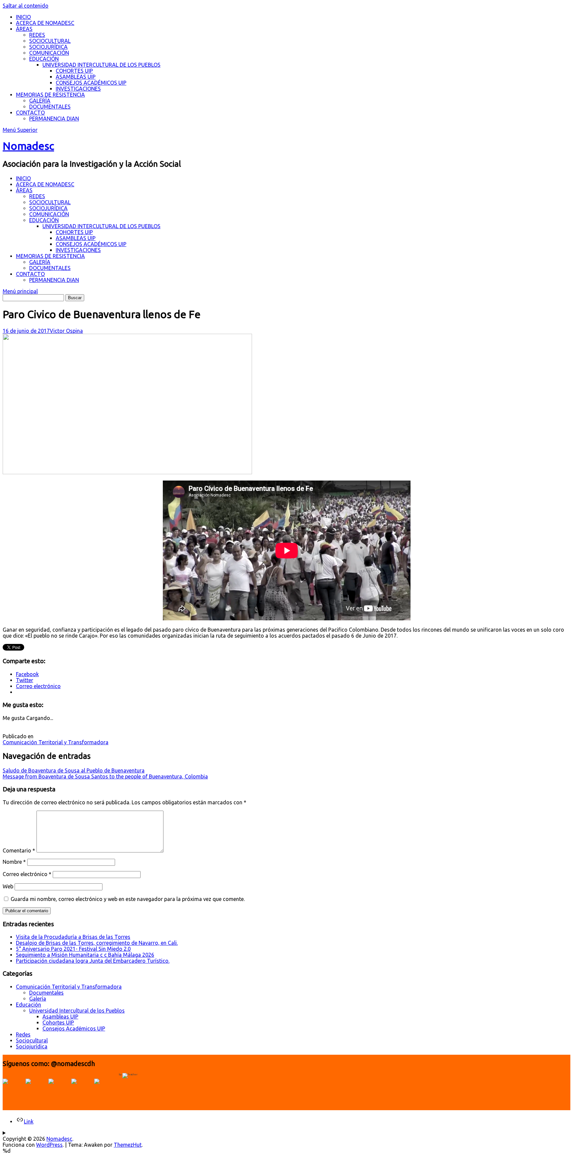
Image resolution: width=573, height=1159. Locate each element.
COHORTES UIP (74, 71)
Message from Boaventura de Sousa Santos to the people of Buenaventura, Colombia (105, 776)
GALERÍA (39, 101)
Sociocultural (32, 1040)
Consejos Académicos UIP (73, 1028)
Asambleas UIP (60, 1017)
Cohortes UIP (58, 1022)
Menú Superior (20, 130)
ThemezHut (128, 1145)
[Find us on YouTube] (59, 1089)
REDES (37, 35)
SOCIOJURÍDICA (48, 47)
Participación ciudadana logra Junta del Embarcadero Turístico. (92, 961)
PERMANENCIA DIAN (54, 119)
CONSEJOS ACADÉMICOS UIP (91, 83)
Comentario (19, 850)
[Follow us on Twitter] (36, 1089)
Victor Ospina (66, 331)
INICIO (23, 17)
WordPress (49, 1145)
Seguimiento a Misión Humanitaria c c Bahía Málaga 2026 (85, 955)
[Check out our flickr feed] (104, 1089)
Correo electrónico (27, 874)
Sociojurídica (31, 1046)
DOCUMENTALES (50, 107)
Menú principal (20, 291)
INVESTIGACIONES (78, 89)
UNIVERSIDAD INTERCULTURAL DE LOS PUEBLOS (101, 65)
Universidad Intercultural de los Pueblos (77, 1011)
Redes (23, 1034)
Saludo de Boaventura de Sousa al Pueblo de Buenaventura (74, 770)
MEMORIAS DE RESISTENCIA (50, 95)
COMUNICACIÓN (49, 53)
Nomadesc (28, 146)
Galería (37, 999)
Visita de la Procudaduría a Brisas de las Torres (73, 937)
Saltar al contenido (25, 6)
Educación (28, 1005)
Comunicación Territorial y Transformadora (55, 742)
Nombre (14, 862)
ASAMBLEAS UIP (76, 77)
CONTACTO (30, 113)
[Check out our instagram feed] (82, 1089)
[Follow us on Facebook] (13, 1089)
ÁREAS (24, 29)
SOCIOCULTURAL (50, 41)
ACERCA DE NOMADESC (45, 23)
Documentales (46, 993)
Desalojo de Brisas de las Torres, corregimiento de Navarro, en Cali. (97, 943)
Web (8, 886)
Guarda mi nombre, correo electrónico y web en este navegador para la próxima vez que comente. (128, 899)
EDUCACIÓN (44, 59)
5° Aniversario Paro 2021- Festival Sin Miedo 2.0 (73, 949)
